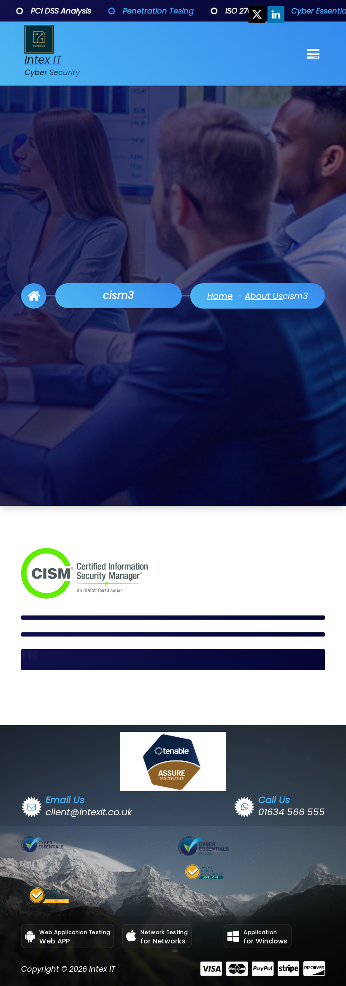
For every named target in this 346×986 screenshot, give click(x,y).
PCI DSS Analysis (41, 10)
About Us (264, 296)
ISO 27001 (222, 10)
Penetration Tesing (138, 10)
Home (219, 296)
